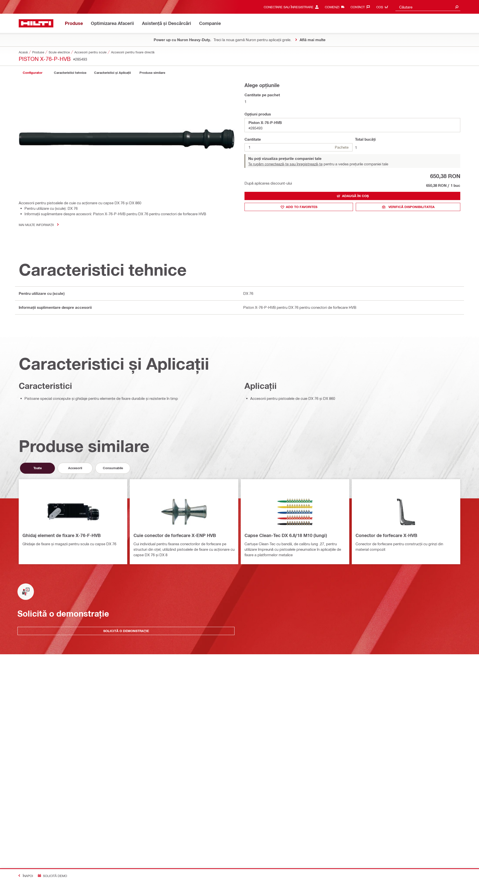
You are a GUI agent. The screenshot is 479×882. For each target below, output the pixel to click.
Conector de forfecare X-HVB (386, 535)
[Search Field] (457, 7)
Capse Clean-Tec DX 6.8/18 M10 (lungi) (285, 535)
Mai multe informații (36, 224)
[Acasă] (36, 23)
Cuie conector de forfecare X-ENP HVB (174, 535)
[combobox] (427, 7)
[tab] (32, 73)
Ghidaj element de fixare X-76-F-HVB (61, 535)
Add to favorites (301, 207)
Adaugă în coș (355, 196)
